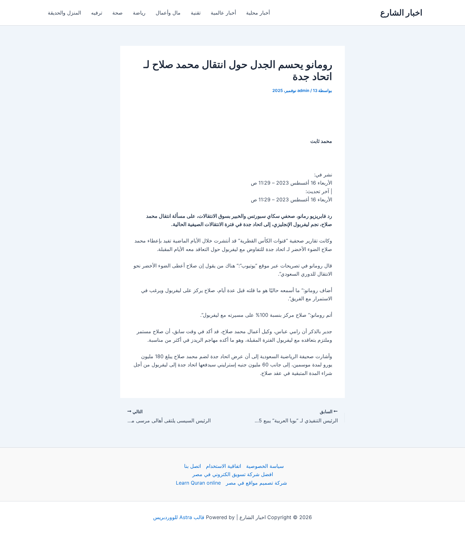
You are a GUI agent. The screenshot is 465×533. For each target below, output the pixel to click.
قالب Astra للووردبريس (178, 517)
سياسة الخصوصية (265, 466)
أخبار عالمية (223, 12)
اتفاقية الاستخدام (223, 466)
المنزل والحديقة (64, 12)
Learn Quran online (198, 483)
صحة (117, 12)
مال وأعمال (168, 12)
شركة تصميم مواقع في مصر (256, 483)
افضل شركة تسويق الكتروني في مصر (232, 474)
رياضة (139, 12)
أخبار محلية (258, 12)
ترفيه (96, 12)
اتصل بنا (192, 466)
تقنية (196, 12)
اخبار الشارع (401, 12)
